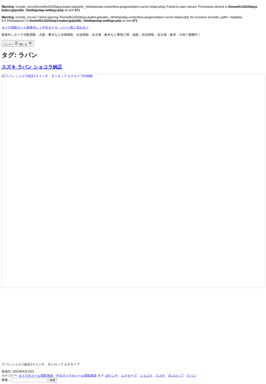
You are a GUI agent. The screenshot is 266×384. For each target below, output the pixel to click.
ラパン (191, 375)
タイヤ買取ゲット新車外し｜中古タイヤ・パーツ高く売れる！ (45, 27)
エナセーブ (129, 375)
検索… (6, 379)
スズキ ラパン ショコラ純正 (32, 66)
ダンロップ (175, 375)
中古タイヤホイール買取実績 (76, 375)
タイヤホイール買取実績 (36, 375)
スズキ (160, 375)
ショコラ (146, 375)
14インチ (111, 375)
